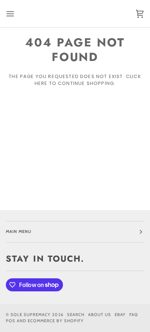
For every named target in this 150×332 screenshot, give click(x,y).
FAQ (133, 314)
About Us (99, 314)
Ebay (120, 314)
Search (75, 314)
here (41, 83)
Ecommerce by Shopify (56, 320)
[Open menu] (17, 13)
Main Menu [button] (18, 231)
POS (10, 320)
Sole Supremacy (31, 314)
